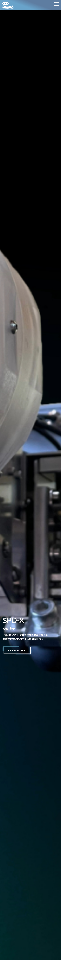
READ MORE (17, 650)
